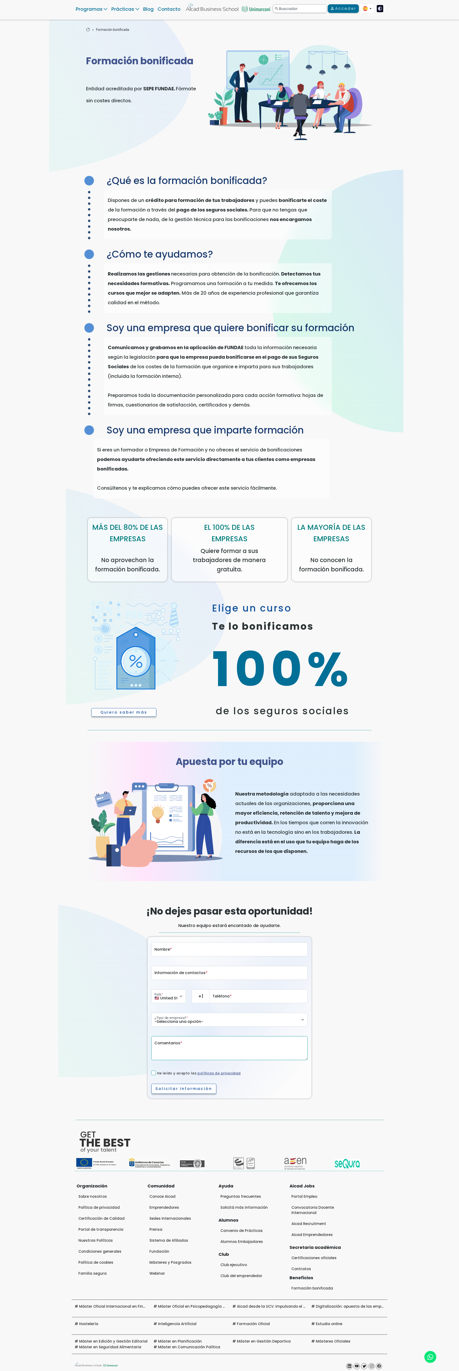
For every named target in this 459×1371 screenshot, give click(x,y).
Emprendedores (164, 1207)
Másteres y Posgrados (170, 1262)
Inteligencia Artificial (177, 1323)
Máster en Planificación (180, 1341)
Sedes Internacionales (170, 1218)
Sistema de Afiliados (168, 1240)
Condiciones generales (99, 1251)
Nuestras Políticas (95, 1240)
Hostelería (88, 1323)
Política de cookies (95, 1262)
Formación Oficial (253, 1323)
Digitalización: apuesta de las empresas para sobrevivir (368, 1306)
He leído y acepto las (199, 1073)
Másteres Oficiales (333, 1341)
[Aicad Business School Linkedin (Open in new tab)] (349, 1366)
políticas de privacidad (218, 1073)
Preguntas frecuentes (240, 1196)
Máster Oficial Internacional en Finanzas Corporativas (130, 1306)
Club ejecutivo (233, 1264)
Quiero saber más (123, 712)
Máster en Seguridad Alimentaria (110, 1346)
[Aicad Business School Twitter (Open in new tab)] (364, 1366)
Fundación (159, 1251)
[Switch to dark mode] (380, 8)
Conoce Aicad (162, 1196)
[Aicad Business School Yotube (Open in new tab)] (357, 1366)
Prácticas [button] (122, 9)
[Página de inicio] (88, 30)
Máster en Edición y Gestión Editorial (113, 1341)
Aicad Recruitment (308, 1223)
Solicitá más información (244, 1207)
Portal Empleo (304, 1196)
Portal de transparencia (100, 1229)
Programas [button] (89, 9)
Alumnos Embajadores (241, 1241)
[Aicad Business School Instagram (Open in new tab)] (371, 1366)
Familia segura (92, 1273)
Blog (148, 9)
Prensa (155, 1229)
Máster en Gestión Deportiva (264, 1341)
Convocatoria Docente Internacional (312, 1210)
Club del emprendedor (241, 1275)
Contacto (169, 9)
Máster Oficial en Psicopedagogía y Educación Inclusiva (210, 1306)
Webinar (157, 1273)
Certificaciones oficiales (314, 1257)
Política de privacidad (99, 1207)
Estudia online (329, 1323)
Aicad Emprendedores (312, 1234)
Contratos (301, 1268)
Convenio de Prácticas (241, 1230)
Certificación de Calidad (101, 1218)
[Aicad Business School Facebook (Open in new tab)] (379, 1366)
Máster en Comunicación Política (189, 1346)
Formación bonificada (112, 30)
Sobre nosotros (92, 1196)
